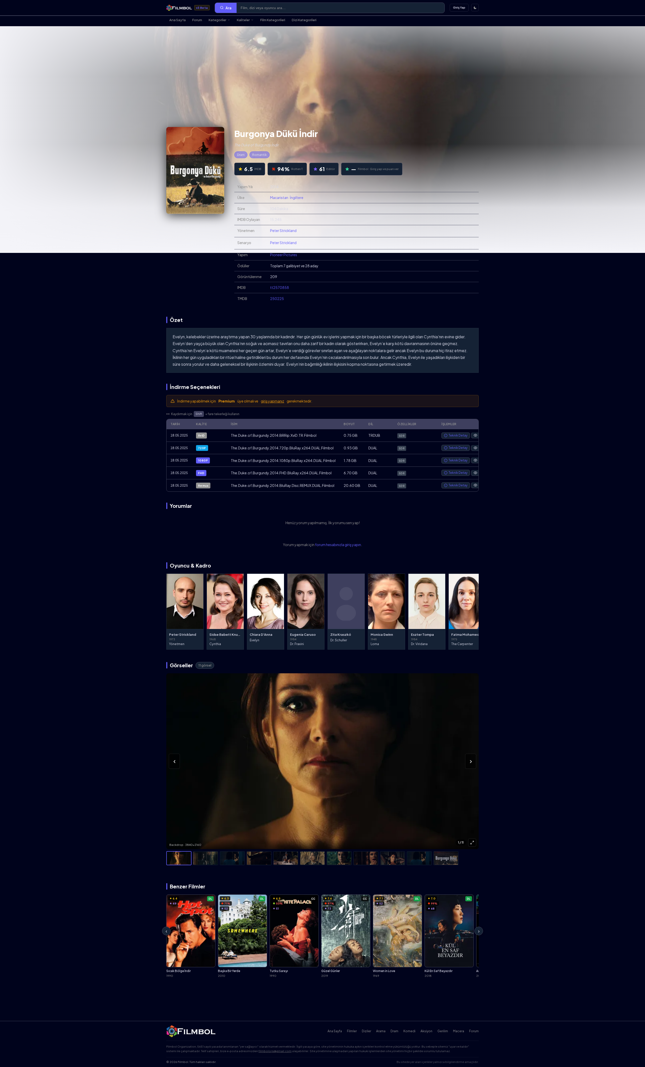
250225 (277, 298)
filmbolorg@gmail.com (275, 1051)
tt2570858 (279, 287)
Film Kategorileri (272, 20)
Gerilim (442, 1031)
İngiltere (296, 197)
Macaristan (279, 197)
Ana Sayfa (177, 20)
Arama (380, 1031)
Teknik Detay (457, 435)
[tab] (178, 858)
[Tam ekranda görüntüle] (472, 843)
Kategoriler (217, 20)
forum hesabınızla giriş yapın (338, 544)
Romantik (259, 155)
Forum (197, 20)
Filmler (352, 1031)
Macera (458, 1031)
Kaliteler (243, 20)
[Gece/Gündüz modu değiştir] (475, 7)
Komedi (409, 1031)
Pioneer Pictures (283, 254)
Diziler (366, 1031)
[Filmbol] (191, 1031)
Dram (241, 155)
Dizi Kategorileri (304, 20)
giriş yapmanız (272, 401)
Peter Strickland (283, 230)
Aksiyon (426, 1031)
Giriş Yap (459, 7)
